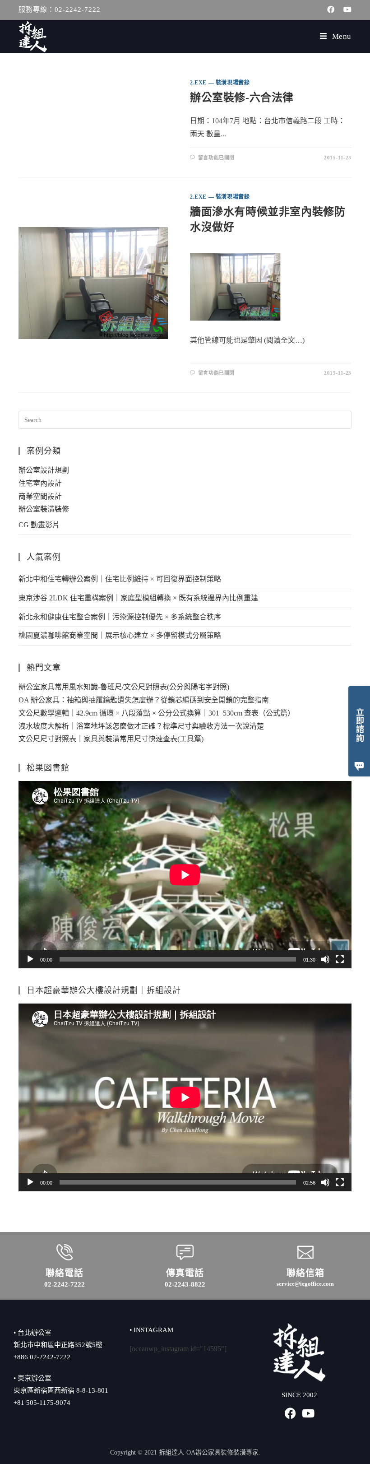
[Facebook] (290, 1413)
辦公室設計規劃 (43, 470)
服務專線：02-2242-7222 (59, 9)
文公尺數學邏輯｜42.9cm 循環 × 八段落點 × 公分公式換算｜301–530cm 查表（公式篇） (156, 713)
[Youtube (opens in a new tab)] (345, 9)
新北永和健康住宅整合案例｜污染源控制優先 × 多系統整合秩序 (119, 617)
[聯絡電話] (64, 1252)
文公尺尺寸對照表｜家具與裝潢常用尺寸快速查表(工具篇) (111, 739)
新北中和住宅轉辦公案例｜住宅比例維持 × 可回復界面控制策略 (119, 579)
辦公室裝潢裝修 (43, 509)
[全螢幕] (339, 959)
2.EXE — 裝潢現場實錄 (220, 82)
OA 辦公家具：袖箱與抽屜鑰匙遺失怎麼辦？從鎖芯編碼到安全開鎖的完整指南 (143, 700)
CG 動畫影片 (39, 525)
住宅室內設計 (40, 483)
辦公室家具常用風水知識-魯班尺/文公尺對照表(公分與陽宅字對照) (123, 687)
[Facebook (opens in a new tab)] (331, 9)
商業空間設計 (40, 496)
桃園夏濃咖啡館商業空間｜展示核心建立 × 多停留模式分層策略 (119, 635)
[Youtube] (308, 1413)
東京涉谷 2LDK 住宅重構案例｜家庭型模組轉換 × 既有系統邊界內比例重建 (138, 598)
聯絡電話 (64, 1273)
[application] (185, 874)
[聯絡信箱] (305, 1252)
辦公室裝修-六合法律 (242, 97)
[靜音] (325, 959)
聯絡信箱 (305, 1273)
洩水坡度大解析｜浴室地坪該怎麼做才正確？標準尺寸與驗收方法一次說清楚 (141, 726)
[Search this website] (185, 419)
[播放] (30, 959)
